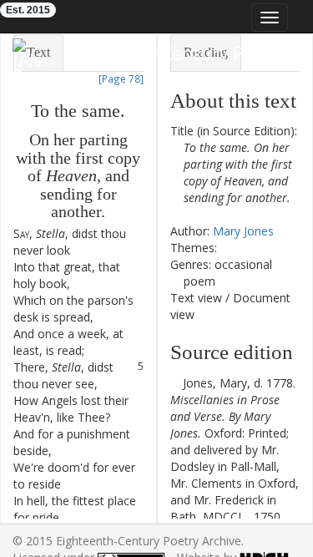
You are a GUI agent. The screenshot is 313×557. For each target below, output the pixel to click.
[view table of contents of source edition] (174, 383)
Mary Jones (243, 231)
